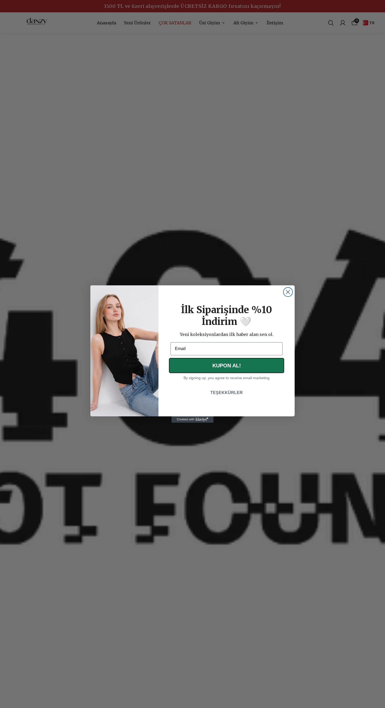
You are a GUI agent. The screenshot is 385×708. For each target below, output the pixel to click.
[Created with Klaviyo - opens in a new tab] (192, 419)
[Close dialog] (288, 292)
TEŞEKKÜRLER (226, 392)
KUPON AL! (226, 365)
